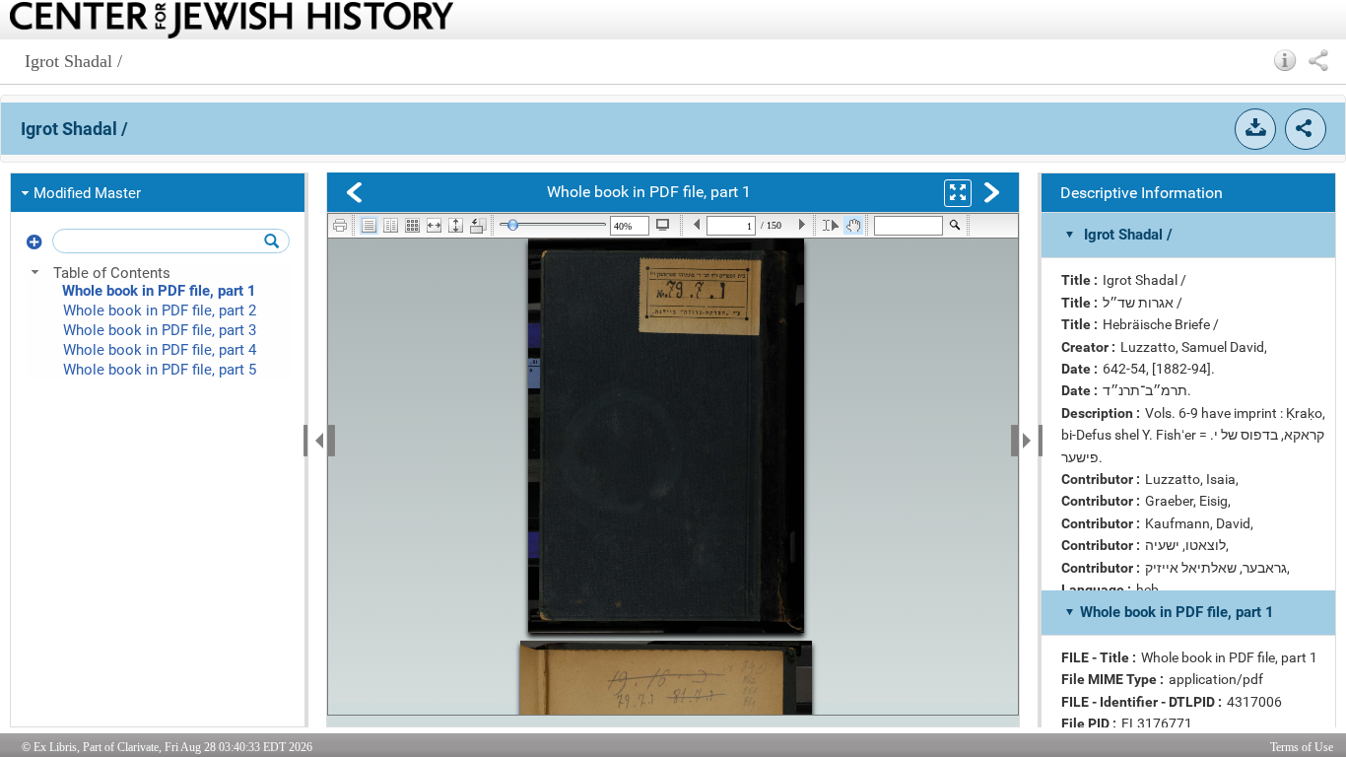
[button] (1285, 60)
